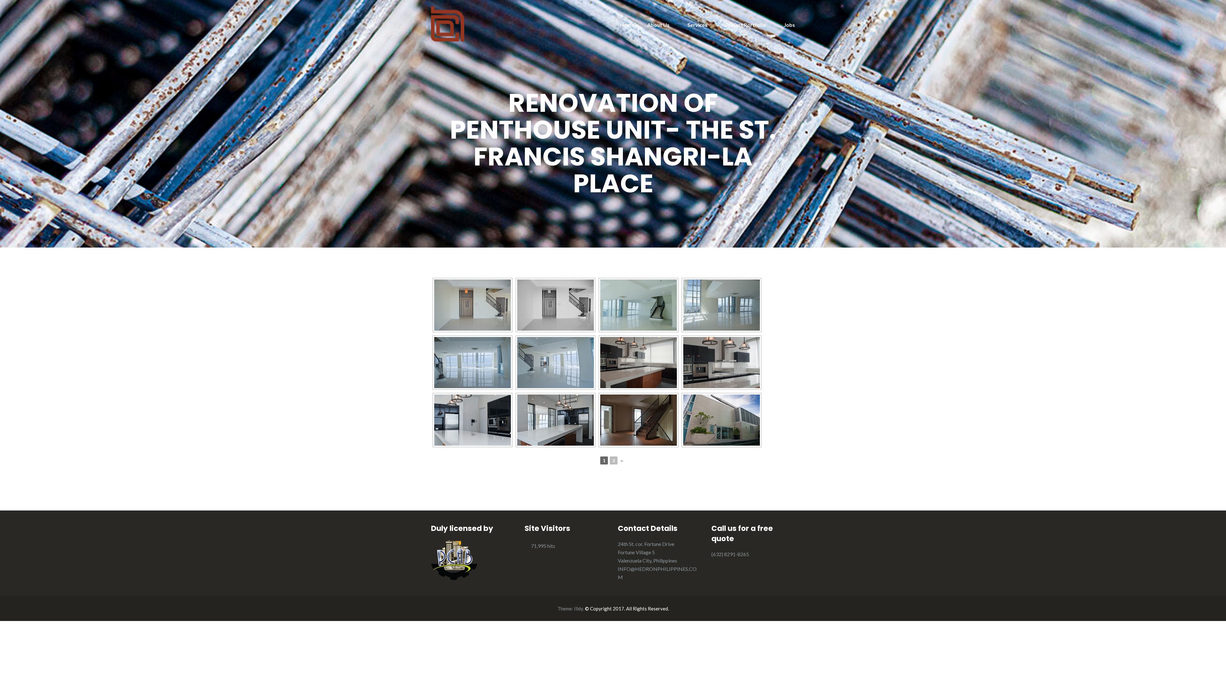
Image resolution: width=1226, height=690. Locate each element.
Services (697, 25)
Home (627, 25)
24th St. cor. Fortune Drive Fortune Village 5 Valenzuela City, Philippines (647, 552)
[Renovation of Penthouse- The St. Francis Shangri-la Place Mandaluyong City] (472, 305)
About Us (658, 25)
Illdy (578, 608)
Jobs (789, 25)
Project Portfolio (745, 25)
